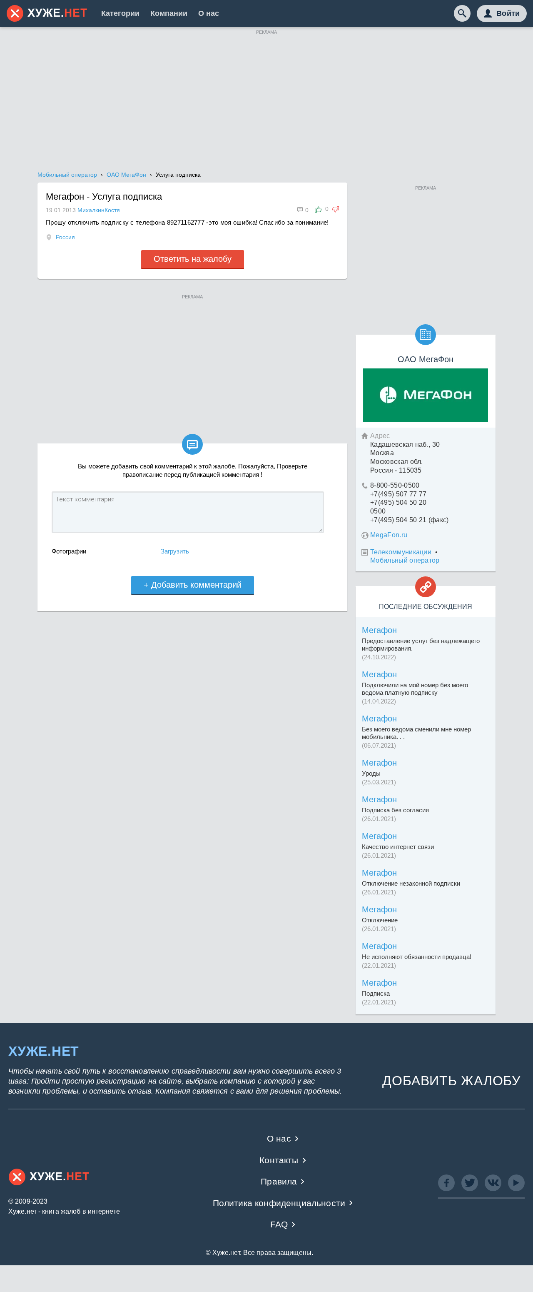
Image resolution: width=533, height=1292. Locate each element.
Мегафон (379, 630)
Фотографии (69, 551)
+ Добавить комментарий (193, 584)
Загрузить (175, 551)
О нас (208, 13)
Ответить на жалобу (193, 258)
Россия (65, 237)
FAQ (279, 1224)
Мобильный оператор (405, 560)
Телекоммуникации (400, 552)
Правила (279, 1181)
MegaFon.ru (388, 534)
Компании (168, 13)
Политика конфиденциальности (279, 1203)
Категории (120, 13)
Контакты (278, 1160)
